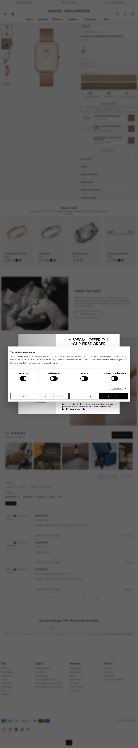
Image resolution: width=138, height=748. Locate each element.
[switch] (54, 378)
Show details (117, 388)
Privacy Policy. (81, 409)
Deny (24, 396)
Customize (82, 396)
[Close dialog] (116, 336)
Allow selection (54, 396)
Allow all (113, 396)
